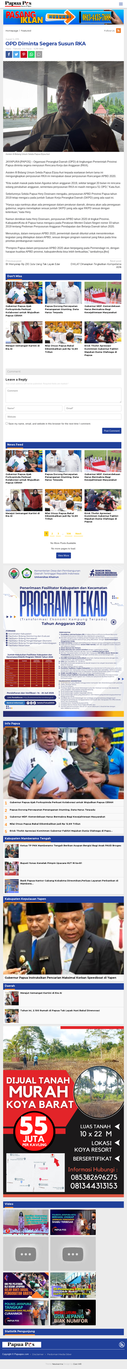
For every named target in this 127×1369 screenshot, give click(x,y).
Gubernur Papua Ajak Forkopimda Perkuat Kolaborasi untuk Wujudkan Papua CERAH (22, 478)
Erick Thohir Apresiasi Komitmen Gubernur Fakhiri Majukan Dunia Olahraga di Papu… (61, 830)
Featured (17, 49)
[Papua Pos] (18, 3)
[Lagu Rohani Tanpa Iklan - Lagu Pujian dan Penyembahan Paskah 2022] (73, 1254)
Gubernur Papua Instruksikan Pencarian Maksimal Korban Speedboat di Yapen (60, 977)
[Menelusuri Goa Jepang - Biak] (73, 1312)
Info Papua (27, 49)
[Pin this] (24, 54)
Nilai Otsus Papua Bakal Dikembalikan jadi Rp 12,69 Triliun (61, 348)
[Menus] (121, 4)
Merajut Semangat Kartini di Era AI (41, 993)
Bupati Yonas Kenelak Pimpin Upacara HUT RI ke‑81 (51, 863)
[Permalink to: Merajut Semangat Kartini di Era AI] (24, 332)
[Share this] (9, 54)
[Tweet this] (16, 54)
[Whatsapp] (31, 54)
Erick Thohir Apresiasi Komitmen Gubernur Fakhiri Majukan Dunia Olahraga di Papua (101, 517)
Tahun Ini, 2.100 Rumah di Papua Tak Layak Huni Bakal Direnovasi (60, 1010)
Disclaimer (38, 1354)
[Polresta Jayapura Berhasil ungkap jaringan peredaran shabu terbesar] (73, 1222)
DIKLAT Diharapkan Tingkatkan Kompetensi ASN (96, 264)
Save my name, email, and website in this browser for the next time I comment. (49, 423)
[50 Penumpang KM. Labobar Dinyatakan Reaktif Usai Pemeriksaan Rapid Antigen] (73, 1285)
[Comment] (39, 54)
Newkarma (57, 1364)
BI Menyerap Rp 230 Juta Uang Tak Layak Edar (33, 262)
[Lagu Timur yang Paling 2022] (26, 1254)
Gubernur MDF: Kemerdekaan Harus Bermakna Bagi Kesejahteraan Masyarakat (102, 309)
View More (63, 555)
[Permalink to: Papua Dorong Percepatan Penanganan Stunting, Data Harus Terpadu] (63, 292)
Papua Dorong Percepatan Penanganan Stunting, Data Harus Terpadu (62, 309)
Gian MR (77, 1364)
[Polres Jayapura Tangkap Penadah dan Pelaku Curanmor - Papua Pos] (26, 1312)
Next (78, 533)
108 (68, 533)
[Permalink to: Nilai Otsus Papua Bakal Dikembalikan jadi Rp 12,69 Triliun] (63, 332)
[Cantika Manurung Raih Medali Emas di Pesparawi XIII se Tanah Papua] (26, 1222)
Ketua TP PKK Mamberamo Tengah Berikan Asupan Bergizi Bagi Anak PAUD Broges (70, 845)
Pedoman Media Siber (59, 1354)
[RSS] (118, 30)
